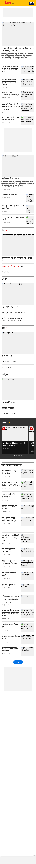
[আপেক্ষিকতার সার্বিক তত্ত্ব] (30, 198)
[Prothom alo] (9, 4)
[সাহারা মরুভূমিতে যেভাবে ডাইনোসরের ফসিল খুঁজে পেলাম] (27, 613)
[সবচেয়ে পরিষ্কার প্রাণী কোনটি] (27, 576)
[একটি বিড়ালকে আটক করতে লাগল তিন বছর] (27, 564)
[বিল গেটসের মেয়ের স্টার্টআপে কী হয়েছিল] (27, 521)
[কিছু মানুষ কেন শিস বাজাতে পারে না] (27, 552)
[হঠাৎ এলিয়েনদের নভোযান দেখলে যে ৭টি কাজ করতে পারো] (27, 70)
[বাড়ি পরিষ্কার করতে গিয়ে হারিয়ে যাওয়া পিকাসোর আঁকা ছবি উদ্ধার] (27, 599)
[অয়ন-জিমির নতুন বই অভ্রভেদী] (18, 294)
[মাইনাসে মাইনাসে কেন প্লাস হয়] (27, 509)
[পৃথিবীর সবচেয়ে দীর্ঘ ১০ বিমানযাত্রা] (27, 651)
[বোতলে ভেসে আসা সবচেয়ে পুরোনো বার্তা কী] (30, 220)
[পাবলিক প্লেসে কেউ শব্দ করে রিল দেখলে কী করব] (27, 120)
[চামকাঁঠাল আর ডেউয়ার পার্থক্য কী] (27, 627)
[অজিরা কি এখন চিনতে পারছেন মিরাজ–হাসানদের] (27, 485)
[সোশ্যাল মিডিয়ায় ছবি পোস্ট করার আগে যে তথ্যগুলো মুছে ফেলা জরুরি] (27, 107)
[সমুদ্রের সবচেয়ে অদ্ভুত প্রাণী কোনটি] (27, 473)
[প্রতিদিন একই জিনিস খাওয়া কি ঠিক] (27, 497)
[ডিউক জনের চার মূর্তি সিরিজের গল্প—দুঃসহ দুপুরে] (27, 95)
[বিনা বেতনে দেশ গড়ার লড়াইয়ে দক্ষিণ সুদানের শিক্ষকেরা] (27, 83)
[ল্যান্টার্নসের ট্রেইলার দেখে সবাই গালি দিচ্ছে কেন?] (15, 433)
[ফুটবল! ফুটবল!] (18, 343)
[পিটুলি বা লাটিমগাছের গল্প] (18, 166)
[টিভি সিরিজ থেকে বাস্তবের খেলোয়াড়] (27, 639)
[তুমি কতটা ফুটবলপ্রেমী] (27, 588)
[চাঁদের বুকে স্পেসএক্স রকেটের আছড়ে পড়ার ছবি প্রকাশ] (30, 209)
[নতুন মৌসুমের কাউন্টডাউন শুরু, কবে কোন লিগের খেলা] (27, 538)
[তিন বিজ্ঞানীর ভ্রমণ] (18, 389)
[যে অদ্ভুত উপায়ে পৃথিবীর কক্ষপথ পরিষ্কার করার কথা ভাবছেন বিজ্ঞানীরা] (18, 34)
